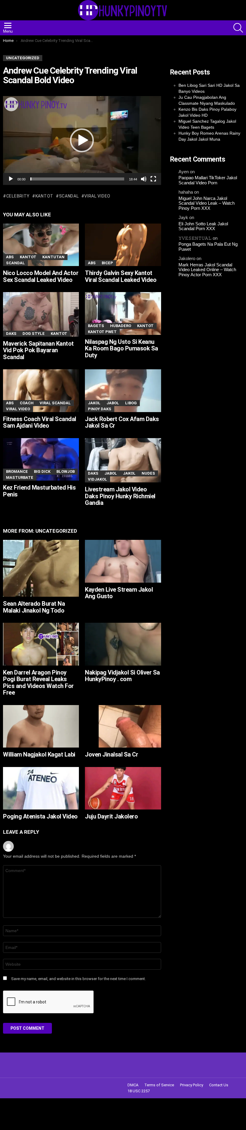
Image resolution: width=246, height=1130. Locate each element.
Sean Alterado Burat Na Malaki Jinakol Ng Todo (34, 607)
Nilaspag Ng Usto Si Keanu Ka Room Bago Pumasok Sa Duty (121, 348)
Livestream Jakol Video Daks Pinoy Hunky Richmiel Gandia (120, 496)
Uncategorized (56, 531)
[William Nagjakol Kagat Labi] (41, 726)
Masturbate (19, 477)
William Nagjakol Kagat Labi (39, 754)
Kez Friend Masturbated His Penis (39, 491)
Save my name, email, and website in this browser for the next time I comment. (78, 978)
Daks (11, 333)
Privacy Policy (191, 1085)
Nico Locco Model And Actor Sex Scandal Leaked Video (40, 276)
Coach (27, 403)
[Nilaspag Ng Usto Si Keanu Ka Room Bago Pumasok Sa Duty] (123, 313)
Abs (10, 257)
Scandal (69, 196)
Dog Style (33, 333)
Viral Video (97, 196)
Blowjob (65, 471)
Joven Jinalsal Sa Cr (111, 754)
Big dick (42, 471)
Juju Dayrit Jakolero (111, 816)
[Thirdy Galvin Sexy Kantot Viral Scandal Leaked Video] (123, 245)
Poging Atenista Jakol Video (40, 816)
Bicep (107, 263)
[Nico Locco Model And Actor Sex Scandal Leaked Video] (41, 245)
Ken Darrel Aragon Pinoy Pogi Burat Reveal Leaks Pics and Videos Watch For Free (38, 682)
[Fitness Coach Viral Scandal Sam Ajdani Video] (41, 390)
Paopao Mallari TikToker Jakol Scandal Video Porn (207, 180)
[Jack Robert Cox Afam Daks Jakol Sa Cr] (123, 390)
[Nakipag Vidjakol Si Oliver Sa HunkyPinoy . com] (123, 644)
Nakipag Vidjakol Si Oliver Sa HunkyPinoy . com (122, 676)
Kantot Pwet (102, 331)
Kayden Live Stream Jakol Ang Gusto (119, 593)
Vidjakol (97, 479)
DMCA (133, 1085)
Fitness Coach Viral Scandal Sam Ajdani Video (39, 422)
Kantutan (53, 257)
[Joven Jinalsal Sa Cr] (123, 726)
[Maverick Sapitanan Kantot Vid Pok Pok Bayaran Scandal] (41, 314)
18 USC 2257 (139, 1091)
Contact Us (218, 1085)
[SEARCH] (238, 27)
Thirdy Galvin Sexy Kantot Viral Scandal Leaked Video (120, 276)
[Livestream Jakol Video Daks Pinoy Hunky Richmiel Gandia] (123, 460)
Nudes (148, 473)
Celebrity (18, 196)
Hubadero (120, 325)
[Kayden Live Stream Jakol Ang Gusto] (123, 561)
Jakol (94, 403)
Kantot (44, 196)
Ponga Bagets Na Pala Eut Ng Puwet (208, 247)
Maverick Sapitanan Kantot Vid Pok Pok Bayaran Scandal (38, 350)
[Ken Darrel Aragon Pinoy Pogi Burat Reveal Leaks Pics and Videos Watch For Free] (41, 644)
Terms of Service (159, 1085)
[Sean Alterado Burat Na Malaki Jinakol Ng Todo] (41, 568)
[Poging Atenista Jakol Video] (41, 788)
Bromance (17, 471)
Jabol (112, 403)
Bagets (96, 325)
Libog (131, 403)
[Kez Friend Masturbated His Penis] (41, 459)
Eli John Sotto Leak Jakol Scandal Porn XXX (203, 226)
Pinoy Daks (99, 409)
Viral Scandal (55, 403)
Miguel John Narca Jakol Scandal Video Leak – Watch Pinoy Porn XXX (206, 203)
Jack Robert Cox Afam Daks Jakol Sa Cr (122, 422)
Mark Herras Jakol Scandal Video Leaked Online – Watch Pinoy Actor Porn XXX (207, 269)
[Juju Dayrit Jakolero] (123, 788)
